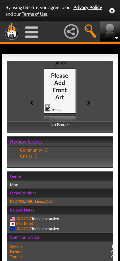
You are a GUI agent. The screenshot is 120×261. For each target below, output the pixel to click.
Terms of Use (34, 14)
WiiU (29, 201)
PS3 (21, 201)
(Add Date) (24, 223)
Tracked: (17, 256)
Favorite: (17, 251)
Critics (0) (29, 156)
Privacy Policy (87, 7)
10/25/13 (23, 218)
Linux (39, 201)
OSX (49, 201)
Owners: (17, 246)
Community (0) (34, 150)
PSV (13, 201)
